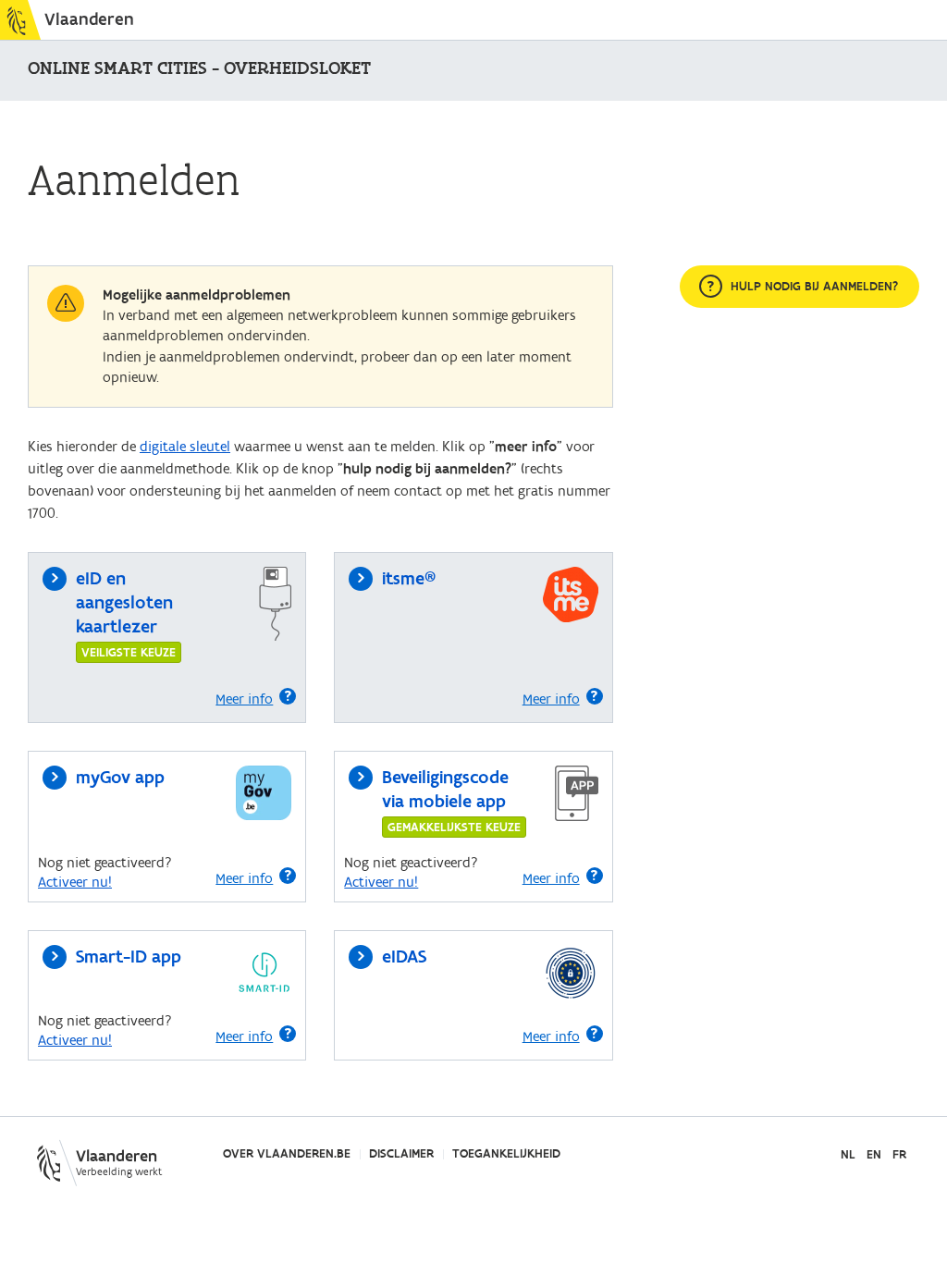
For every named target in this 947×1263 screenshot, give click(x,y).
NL (848, 1155)
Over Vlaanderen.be (287, 1154)
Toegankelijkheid (506, 1154)
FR (899, 1155)
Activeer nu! (75, 882)
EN (874, 1155)
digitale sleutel (185, 446)
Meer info (244, 699)
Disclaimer (401, 1154)
